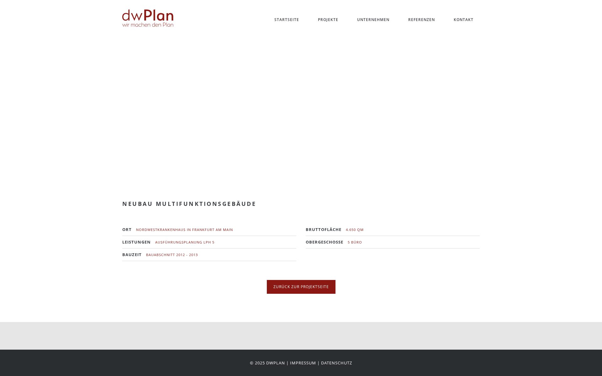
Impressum (303, 363)
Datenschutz (336, 363)
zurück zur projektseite (301, 286)
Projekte (328, 19)
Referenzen (421, 19)
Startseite (286, 19)
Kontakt (463, 19)
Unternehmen (373, 19)
